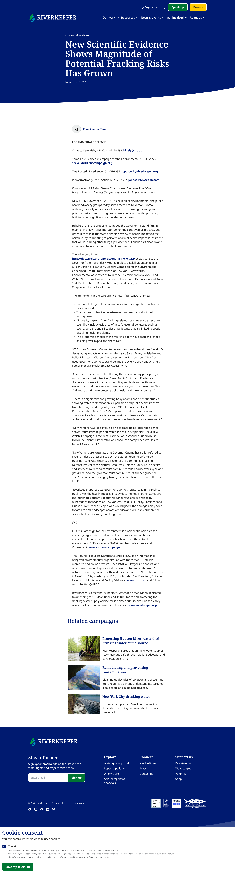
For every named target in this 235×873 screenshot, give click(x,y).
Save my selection (18, 867)
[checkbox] (4, 846)
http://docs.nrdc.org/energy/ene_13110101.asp (103, 258)
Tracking (13, 846)
